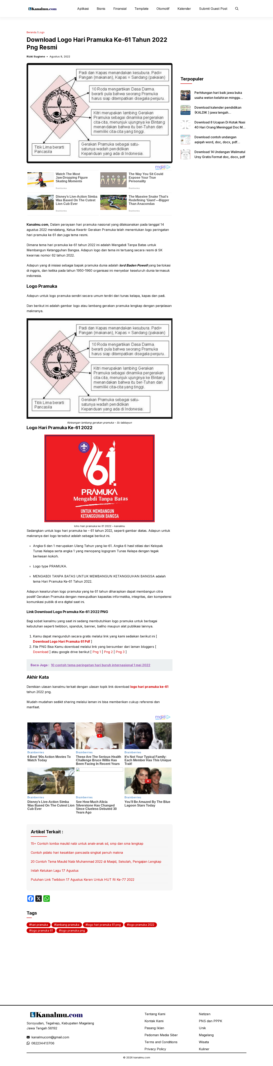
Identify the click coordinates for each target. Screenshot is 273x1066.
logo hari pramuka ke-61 (149, 687)
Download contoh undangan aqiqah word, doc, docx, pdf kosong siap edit (215, 142)
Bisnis (101, 9)
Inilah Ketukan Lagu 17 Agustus (55, 871)
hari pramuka (39, 924)
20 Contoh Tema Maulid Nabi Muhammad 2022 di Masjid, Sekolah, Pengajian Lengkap (96, 862)
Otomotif (162, 9)
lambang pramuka (67, 924)
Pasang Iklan (154, 1028)
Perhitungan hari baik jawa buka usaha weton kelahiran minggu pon (218, 98)
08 (33, 1043)
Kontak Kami (153, 1021)
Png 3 (120, 652)
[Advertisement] (213, 51)
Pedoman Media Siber (161, 1035)
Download (41, 652)
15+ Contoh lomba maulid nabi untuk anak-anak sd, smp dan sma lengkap (87, 844)
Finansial (120, 9)
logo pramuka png (73, 930)
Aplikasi (83, 9)
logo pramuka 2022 (141, 924)
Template (141, 9)
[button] (236, 9)
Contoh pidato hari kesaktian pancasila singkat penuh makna (77, 853)
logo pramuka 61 (42, 930)
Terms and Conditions (160, 1042)
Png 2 (108, 652)
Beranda (31, 32)
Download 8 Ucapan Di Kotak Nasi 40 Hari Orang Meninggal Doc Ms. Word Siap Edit (219, 127)
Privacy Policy (155, 1049)
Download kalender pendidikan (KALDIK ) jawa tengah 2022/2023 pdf (217, 112)
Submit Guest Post (213, 9)
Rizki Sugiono (36, 56)
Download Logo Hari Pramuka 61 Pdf (62, 641)
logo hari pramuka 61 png (104, 924)
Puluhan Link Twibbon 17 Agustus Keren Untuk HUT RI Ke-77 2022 (82, 880)
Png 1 (97, 652)
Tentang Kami (154, 1014)
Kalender (184, 9)
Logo (41, 32)
